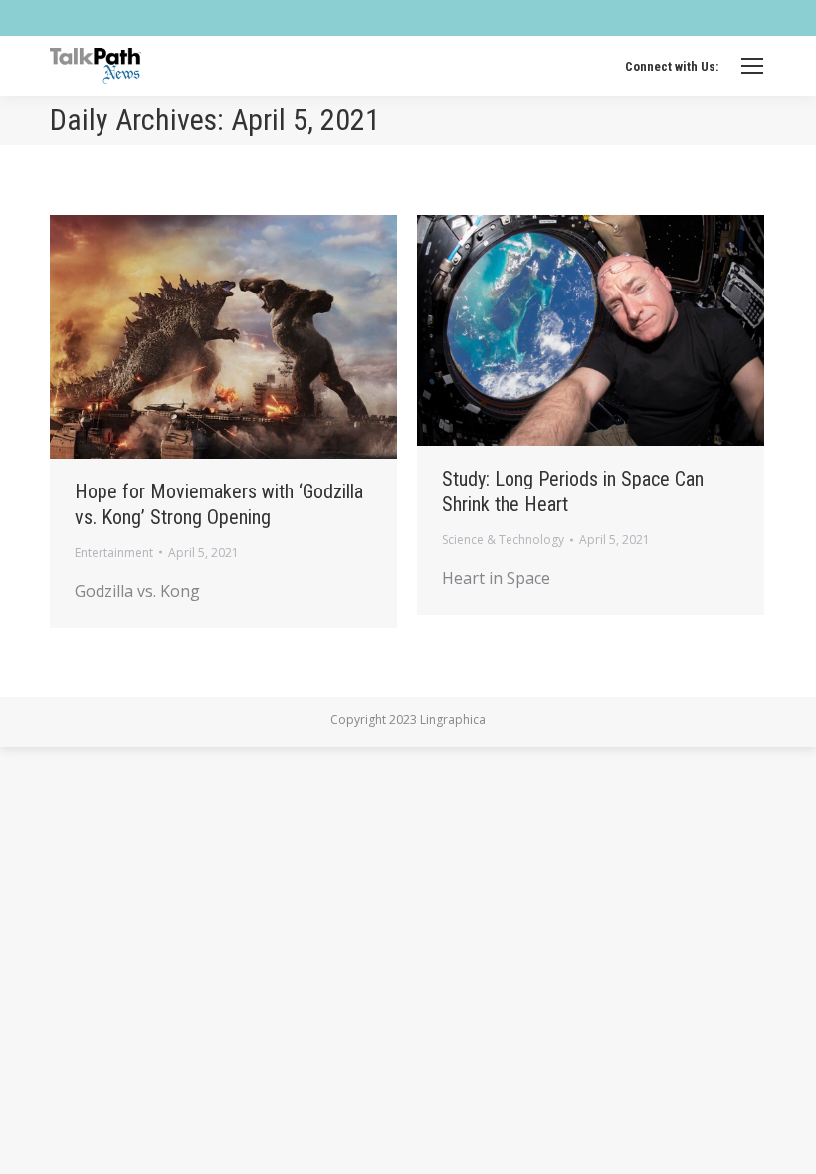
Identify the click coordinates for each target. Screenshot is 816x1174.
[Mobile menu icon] (752, 66)
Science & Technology (503, 539)
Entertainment (114, 552)
